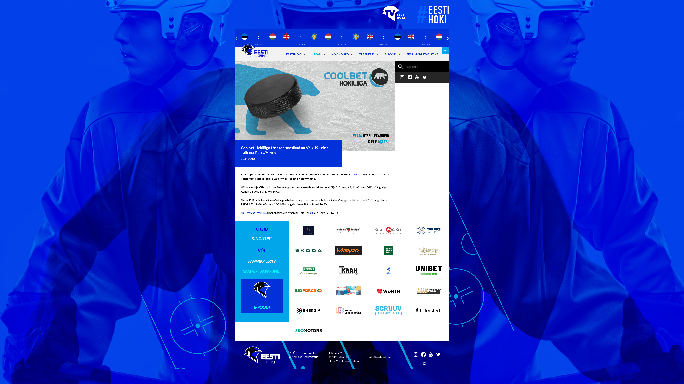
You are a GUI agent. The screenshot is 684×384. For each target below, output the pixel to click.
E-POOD (390, 54)
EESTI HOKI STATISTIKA (423, 54)
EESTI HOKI (294, 54)
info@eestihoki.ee (380, 357)
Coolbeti (356, 174)
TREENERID (366, 54)
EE (445, 50)
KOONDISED (340, 54)
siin (312, 212)
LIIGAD (316, 54)
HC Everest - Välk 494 (254, 212)
